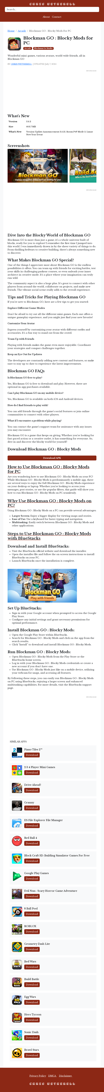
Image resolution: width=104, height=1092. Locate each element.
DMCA (52, 1075)
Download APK (52, 458)
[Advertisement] (52, 91)
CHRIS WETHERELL (21, 64)
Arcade (22, 31)
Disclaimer (65, 1075)
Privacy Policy (38, 1075)
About (46, 17)
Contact (56, 17)
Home (11, 31)
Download (32, 755)
